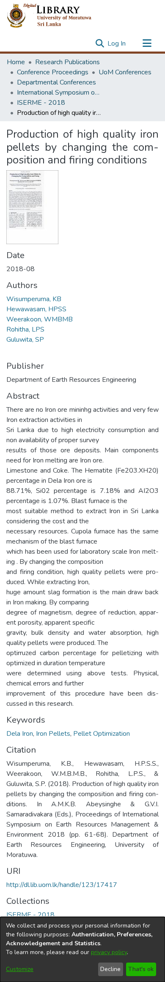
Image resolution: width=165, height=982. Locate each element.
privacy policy (109, 952)
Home (16, 62)
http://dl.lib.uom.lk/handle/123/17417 (61, 885)
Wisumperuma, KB (33, 299)
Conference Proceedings (52, 72)
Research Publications (67, 62)
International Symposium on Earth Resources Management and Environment (59, 92)
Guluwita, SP (25, 339)
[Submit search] (99, 43)
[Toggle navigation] (147, 43)
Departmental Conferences (56, 82)
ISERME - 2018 (41, 102)
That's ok (141, 969)
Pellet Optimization (101, 733)
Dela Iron (19, 733)
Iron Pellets (53, 733)
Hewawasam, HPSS (36, 309)
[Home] (56, 16)
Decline (110, 969)
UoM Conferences (125, 72)
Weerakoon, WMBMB (39, 319)
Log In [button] (116, 43)
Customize (19, 969)
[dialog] (82, 949)
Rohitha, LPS (25, 329)
